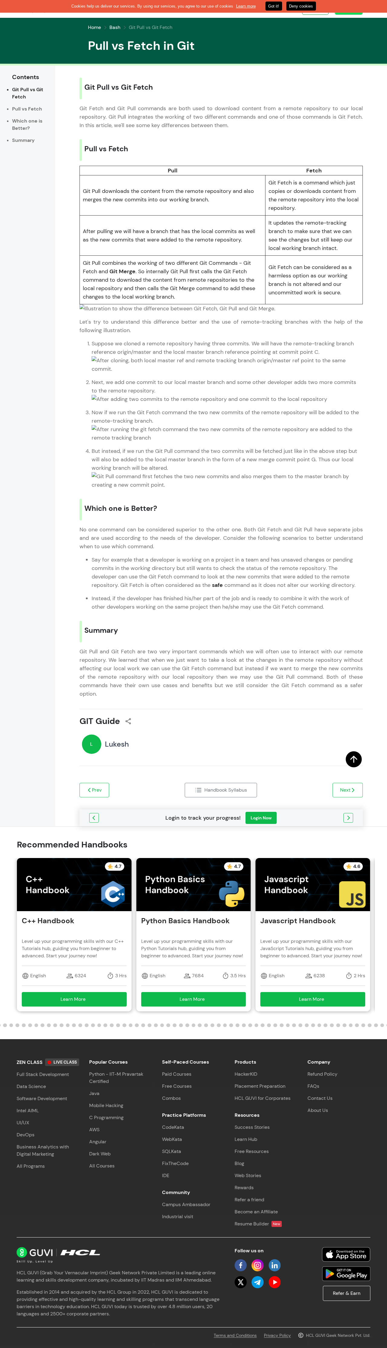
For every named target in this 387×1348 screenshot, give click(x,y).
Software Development (42, 1098)
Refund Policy (322, 1074)
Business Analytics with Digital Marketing (43, 1150)
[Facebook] (241, 1265)
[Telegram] (258, 1282)
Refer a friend (249, 1199)
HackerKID (246, 1074)
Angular (97, 1141)
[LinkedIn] (274, 1265)
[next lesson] (348, 818)
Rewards (244, 1187)
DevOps (25, 1135)
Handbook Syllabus (225, 790)
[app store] (346, 1254)
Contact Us (320, 1098)
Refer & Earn (346, 1293)
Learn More (81, 1001)
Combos (171, 1098)
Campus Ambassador (186, 1204)
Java (94, 1093)
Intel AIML (28, 1110)
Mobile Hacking (106, 1105)
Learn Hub (246, 1139)
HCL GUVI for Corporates (263, 1098)
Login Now (261, 818)
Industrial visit (177, 1216)
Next (345, 790)
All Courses (102, 1166)
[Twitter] (241, 1282)
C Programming (106, 1117)
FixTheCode (175, 1163)
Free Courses (177, 1086)
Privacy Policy (277, 1335)
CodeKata (173, 1127)
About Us (317, 1110)
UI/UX (23, 1122)
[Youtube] (274, 1282)
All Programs (31, 1166)
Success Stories (252, 1127)
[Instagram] (258, 1265)
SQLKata (171, 1151)
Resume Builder (257, 1224)
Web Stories (248, 1175)
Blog (239, 1163)
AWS (94, 1129)
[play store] (346, 1273)
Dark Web (100, 1154)
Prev (97, 790)
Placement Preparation (260, 1086)
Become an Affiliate (256, 1212)
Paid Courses (176, 1074)
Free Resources (252, 1151)
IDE (165, 1175)
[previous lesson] (94, 818)
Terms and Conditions (235, 1335)
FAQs (313, 1086)
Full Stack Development (43, 1074)
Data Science (31, 1086)
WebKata (172, 1139)
